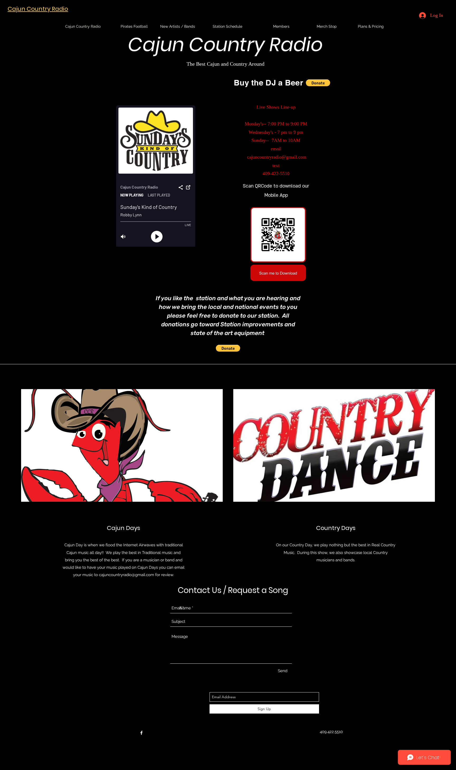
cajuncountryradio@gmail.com (276, 157)
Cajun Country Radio (38, 9)
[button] (318, 82)
